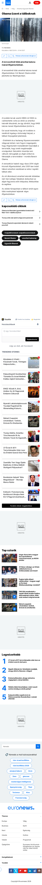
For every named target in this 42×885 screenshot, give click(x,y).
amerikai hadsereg (29, 238)
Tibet (30, 787)
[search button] (38, 746)
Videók (4, 840)
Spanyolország (16, 787)
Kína (28, 792)
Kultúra (25, 835)
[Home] (2, 8)
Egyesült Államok (11, 243)
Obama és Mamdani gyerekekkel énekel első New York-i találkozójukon (18, 211)
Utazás (4, 835)
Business (5, 826)
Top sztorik (9, 550)
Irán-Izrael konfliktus (21, 760)
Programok (27, 840)
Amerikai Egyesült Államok (25, 8)
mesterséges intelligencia (21, 782)
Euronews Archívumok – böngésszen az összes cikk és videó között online (31, 847)
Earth (25, 826)
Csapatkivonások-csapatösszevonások (20, 233)
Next (3, 830)
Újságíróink (6, 844)
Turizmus (16, 792)
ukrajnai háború (16, 771)
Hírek (7, 8)
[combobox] (21, 746)
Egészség (26, 830)
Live (36, 3)
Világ (13, 8)
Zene (14, 776)
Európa (4, 821)
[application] (21, 30)
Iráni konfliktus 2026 (21, 766)
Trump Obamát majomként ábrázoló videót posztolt (17, 224)
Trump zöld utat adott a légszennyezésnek (17, 218)
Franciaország (21, 798)
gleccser (26, 776)
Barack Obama (10, 238)
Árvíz (30, 771)
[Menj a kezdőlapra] (8, 2)
